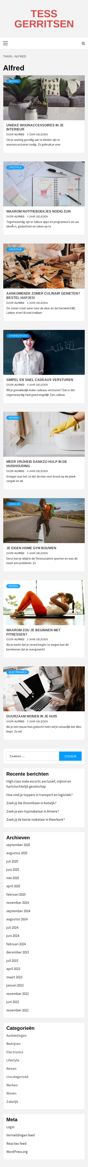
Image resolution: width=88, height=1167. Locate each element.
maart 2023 (14, 977)
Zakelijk (14, 504)
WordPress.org (17, 1151)
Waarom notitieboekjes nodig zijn (38, 211)
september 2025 (18, 845)
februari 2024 (16, 944)
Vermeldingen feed (20, 1135)
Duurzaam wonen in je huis (31, 716)
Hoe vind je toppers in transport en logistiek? (39, 795)
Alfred (19, 134)
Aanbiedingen (18, 335)
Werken (12, 1085)
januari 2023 (15, 985)
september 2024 (18, 911)
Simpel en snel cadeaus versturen (39, 380)
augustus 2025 (16, 853)
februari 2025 (16, 894)
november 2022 (17, 993)
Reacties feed (16, 1143)
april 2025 (13, 886)
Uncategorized (17, 1077)
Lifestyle (15, 167)
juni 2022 (12, 1002)
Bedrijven (13, 1043)
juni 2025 (12, 869)
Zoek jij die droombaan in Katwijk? (31, 803)
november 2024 (17, 902)
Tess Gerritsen (44, 19)
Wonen (13, 81)
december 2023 (17, 952)
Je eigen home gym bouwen (31, 548)
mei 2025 (12, 878)
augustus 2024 (16, 919)
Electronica (17, 672)
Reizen (13, 586)
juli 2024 (12, 927)
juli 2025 (12, 861)
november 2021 (17, 1010)
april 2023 (13, 969)
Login (10, 1127)
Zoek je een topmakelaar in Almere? (32, 811)
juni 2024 (12, 935)
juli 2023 (12, 960)
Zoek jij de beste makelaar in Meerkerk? (35, 819)
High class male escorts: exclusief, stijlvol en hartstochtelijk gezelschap (38, 784)
